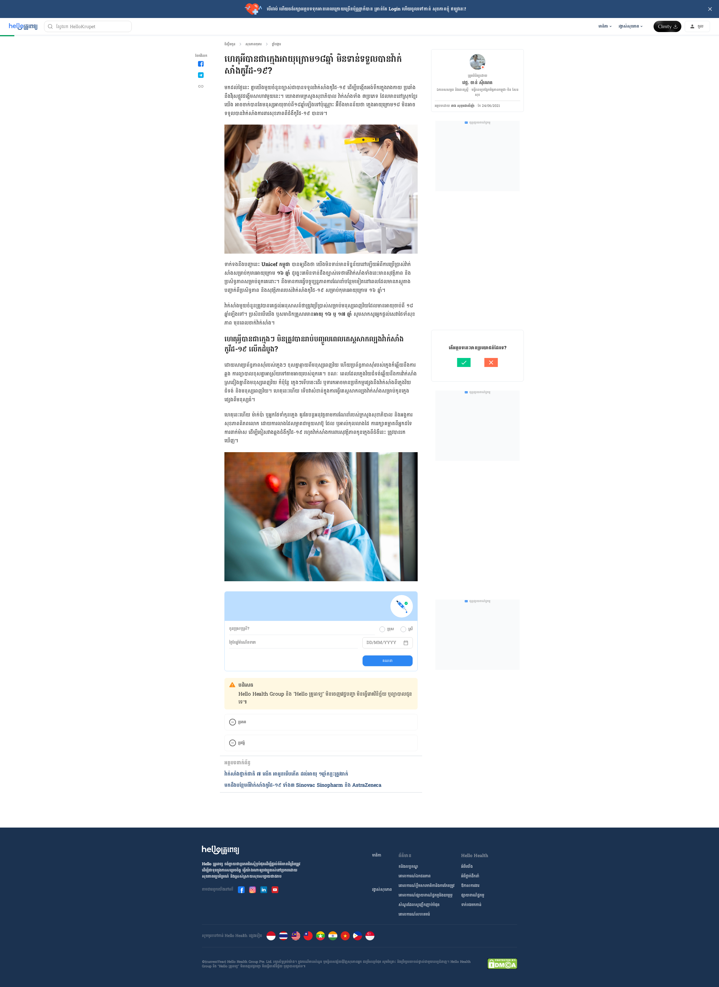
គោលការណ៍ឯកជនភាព (415, 876)
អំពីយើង (467, 866)
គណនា (387, 660)
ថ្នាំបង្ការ (276, 44)
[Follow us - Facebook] (241, 889)
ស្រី (410, 629)
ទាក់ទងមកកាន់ (471, 904)
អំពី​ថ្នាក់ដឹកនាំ (470, 876)
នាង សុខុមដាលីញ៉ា (463, 106)
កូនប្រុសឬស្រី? (239, 629)
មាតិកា (376, 855)
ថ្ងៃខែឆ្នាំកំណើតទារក (242, 642)
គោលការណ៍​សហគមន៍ (414, 914)
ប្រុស (390, 629)
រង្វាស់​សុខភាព (382, 889)
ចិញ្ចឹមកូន (229, 44)
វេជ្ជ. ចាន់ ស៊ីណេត (477, 82)
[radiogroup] (396, 629)
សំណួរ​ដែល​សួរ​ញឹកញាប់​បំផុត (419, 904)
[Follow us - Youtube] (275, 889)
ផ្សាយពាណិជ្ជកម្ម (472, 895)
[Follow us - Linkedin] (263, 889)
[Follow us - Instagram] (252, 889)
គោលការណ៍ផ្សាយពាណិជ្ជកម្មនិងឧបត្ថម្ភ (425, 895)
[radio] (382, 629)
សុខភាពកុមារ (253, 44)
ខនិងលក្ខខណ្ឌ (408, 866)
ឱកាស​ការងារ (470, 885)
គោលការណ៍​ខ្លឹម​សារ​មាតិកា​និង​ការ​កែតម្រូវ (426, 885)
